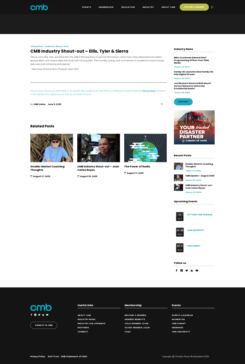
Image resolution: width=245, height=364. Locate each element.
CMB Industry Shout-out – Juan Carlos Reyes (98, 168)
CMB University (195, 230)
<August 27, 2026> (193, 171)
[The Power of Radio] (145, 148)
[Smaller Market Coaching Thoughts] (51, 148)
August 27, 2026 (41, 176)
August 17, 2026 (135, 173)
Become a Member (135, 315)
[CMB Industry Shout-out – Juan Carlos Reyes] (98, 148)
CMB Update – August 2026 (199, 175)
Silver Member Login (137, 327)
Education (37, 46)
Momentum (178, 319)
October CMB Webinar (199, 214)
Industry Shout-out (56, 46)
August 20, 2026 (88, 176)
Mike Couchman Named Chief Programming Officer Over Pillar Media (191, 60)
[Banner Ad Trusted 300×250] (194, 143)
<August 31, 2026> (182, 67)
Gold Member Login (136, 323)
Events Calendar (182, 315)
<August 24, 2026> (193, 180)
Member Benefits (135, 319)
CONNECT (83, 332)
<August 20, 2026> (193, 192)
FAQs (128, 332)
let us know (149, 91)
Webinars (177, 327)
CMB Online (39, 104)
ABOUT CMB (84, 315)
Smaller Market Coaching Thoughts (47, 168)
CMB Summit (193, 245)
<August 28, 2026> (182, 78)
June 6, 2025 (54, 104)
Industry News (87, 319)
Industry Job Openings (92, 323)
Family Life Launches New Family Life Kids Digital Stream (193, 73)
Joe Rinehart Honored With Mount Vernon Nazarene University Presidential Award (192, 86)
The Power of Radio (137, 166)
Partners (83, 327)
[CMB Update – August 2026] (178, 177)
